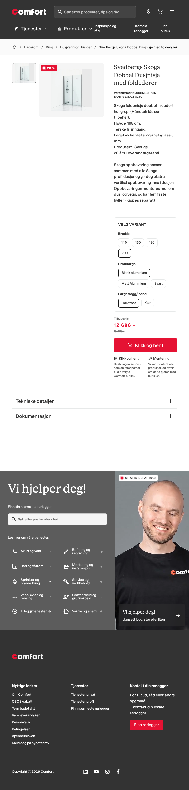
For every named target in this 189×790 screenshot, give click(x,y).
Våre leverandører (26, 715)
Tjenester (31, 29)
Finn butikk (165, 28)
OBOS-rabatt (22, 701)
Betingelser (21, 729)
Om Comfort (21, 695)
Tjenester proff (82, 701)
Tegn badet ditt (23, 708)
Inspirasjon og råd (105, 28)
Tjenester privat (83, 695)
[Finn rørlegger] (149, 12)
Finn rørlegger (146, 724)
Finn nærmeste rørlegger (90, 708)
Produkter (75, 29)
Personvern (21, 722)
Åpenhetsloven (23, 736)
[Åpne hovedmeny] (172, 12)
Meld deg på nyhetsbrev (30, 743)
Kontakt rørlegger (141, 28)
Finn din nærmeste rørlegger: (30, 507)
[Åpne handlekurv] (160, 12)
